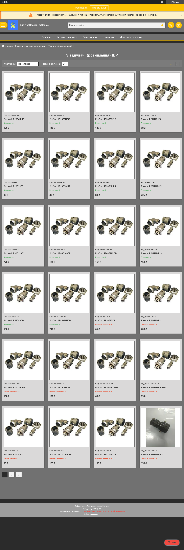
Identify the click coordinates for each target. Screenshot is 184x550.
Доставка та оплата (131, 37)
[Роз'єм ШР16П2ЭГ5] (115, 293)
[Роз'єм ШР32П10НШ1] (69, 427)
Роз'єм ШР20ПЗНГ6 (151, 119)
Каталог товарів (66, 37)
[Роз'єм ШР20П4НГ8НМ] (115, 360)
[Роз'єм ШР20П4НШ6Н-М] (160, 360)
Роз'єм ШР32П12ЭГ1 (14, 253)
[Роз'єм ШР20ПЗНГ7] (23, 159)
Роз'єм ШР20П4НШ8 (14, 119)
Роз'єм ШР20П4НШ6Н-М (153, 387)
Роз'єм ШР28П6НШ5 (105, 186)
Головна (46, 37)
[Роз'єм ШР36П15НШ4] (160, 427)
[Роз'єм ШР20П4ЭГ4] (23, 427)
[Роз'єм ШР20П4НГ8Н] (69, 360)
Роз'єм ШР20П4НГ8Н (59, 387)
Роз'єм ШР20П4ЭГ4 (13, 454)
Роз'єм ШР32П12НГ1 (151, 186)
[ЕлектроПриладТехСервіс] (13, 25)
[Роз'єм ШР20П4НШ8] (23, 92)
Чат (174, 542)
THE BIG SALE (99, 7)
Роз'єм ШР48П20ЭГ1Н (106, 253)
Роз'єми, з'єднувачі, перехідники (30, 46)
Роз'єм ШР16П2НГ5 (151, 320)
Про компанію (90, 37)
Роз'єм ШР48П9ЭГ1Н (14, 320)
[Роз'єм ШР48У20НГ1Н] (69, 293)
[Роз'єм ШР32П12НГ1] (160, 159)
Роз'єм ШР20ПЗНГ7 (13, 186)
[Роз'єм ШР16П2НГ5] (160, 293)
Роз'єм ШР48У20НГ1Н (60, 320)
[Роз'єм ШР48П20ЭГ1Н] (115, 226)
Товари (9, 46)
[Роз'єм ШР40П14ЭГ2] (69, 226)
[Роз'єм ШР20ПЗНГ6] (160, 92)
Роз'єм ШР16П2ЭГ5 (105, 320)
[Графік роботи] (179, 25)
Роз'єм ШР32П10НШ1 (60, 454)
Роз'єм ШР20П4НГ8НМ (106, 387)
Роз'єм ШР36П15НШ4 (152, 454)
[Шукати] (161, 25)
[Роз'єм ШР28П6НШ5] (115, 159)
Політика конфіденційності (114, 511)
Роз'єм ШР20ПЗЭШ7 (59, 186)
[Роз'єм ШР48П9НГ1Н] (160, 226)
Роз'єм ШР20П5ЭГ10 (105, 119)
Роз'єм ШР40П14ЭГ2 (59, 253)
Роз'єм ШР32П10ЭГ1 (105, 454)
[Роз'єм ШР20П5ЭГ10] (115, 92)
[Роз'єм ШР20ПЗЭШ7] (69, 159)
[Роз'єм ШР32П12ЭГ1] (23, 226)
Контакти (109, 37)
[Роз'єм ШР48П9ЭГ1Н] (23, 293)
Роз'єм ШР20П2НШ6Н (14, 387)
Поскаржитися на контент (91, 511)
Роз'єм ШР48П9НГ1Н (151, 253)
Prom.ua (105, 506)
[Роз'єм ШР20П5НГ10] (69, 92)
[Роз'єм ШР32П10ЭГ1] (115, 427)
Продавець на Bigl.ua (92, 509)
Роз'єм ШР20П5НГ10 (59, 119)
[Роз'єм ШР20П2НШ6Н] (23, 360)
